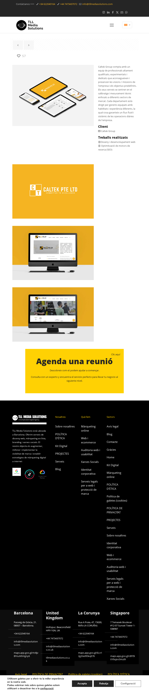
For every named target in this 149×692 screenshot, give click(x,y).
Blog (58, 469)
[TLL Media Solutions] (29, 25)
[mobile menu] (112, 25)
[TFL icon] (131, 12)
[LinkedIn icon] (108, 12)
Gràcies (111, 449)
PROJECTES (62, 453)
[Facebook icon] (112, 12)
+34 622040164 (47, 4)
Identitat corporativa (88, 472)
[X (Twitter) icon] (117, 12)
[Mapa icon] (121, 12)
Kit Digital (61, 446)
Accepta (82, 683)
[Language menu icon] (127, 25)
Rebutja (103, 683)
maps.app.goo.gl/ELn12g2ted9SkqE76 (90, 654)
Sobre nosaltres (65, 426)
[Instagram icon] (103, 12)
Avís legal (112, 426)
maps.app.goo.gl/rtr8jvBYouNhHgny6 (26, 654)
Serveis (59, 461)
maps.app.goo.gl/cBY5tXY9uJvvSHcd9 (122, 657)
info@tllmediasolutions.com (97, 4)
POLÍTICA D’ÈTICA (61, 436)
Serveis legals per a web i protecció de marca (89, 488)
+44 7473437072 (68, 4)
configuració (46, 688)
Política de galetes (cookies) (117, 498)
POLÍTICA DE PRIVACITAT (114, 510)
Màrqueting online (88, 428)
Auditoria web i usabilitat (90, 452)
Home (110, 457)
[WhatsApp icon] (126, 12)
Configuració (128, 683)
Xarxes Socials (90, 462)
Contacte (112, 442)
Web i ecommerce (88, 440)
